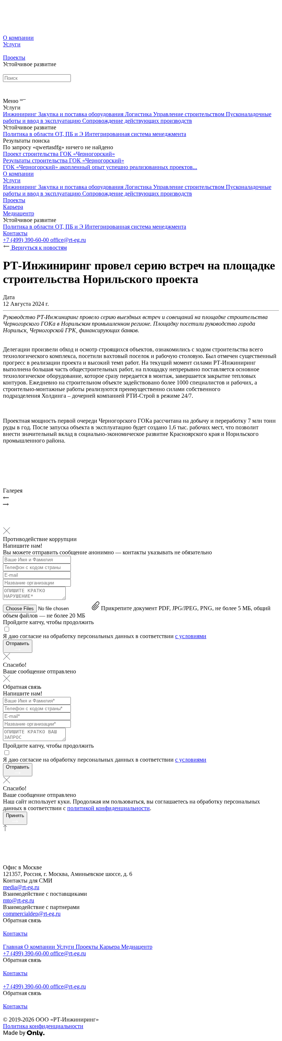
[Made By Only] (23, 1034)
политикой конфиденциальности (108, 808)
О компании (18, 38)
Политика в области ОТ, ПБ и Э (44, 134)
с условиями (190, 636)
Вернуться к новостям (38, 247)
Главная (13, 947)
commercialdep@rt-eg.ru (32, 914)
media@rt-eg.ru (21, 887)
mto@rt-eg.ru (18, 900)
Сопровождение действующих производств (137, 121)
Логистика (139, 114)
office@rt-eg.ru (68, 240)
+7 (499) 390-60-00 (26, 240)
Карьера (13, 207)
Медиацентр (18, 213)
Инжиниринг (20, 114)
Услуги (12, 44)
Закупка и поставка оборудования (81, 114)
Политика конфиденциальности (43, 1026)
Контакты (15, 233)
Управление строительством (189, 114)
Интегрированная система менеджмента (135, 134)
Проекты (14, 57)
